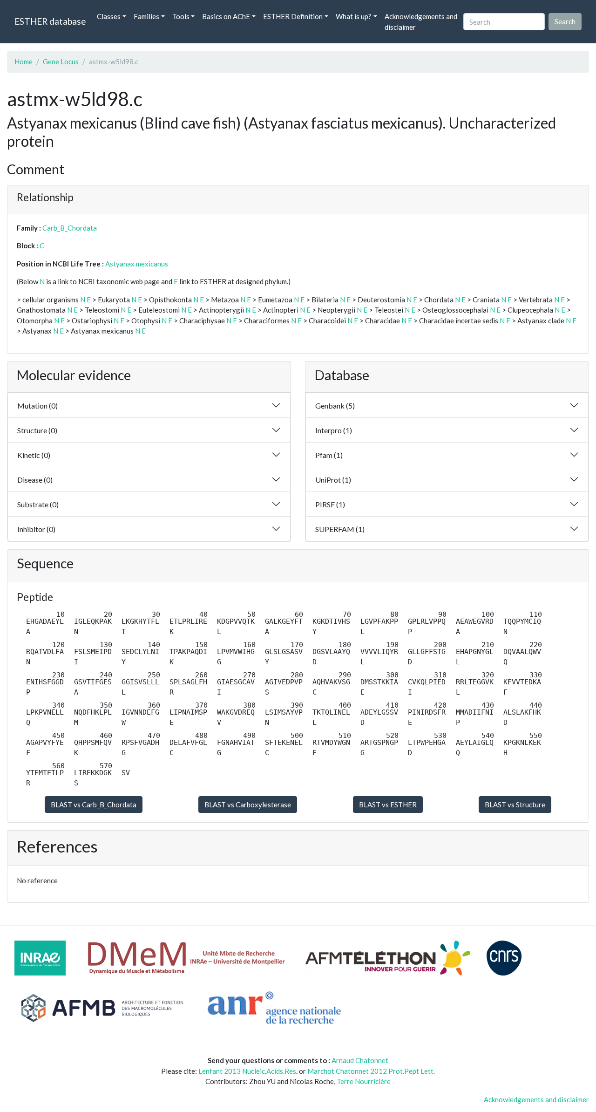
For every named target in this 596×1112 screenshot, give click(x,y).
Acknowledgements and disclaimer (421, 21)
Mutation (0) (37, 405)
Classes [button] (109, 16)
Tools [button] (181, 16)
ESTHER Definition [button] (293, 16)
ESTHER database (50, 21)
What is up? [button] (354, 16)
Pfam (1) (329, 454)
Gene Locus (61, 61)
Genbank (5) (335, 405)
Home (23, 61)
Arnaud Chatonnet (360, 1060)
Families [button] (146, 16)
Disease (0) (35, 479)
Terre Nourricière (364, 1081)
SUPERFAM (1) (340, 529)
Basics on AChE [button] (226, 16)
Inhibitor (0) (36, 529)
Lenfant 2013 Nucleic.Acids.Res (247, 1071)
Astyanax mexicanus (136, 263)
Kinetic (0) (33, 454)
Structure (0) (37, 430)
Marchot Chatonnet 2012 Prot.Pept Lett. (371, 1071)
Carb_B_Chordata (69, 228)
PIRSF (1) (330, 504)
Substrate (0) (38, 504)
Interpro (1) (333, 430)
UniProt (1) (333, 479)
